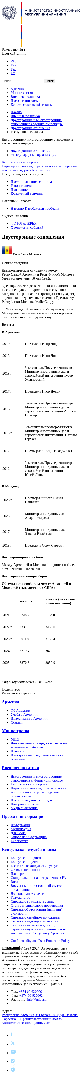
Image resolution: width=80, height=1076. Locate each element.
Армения (17, 89)
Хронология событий (27, 227)
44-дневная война (24, 808)
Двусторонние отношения (30, 128)
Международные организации (34, 155)
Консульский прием (26, 858)
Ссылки (17, 722)
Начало (16, 112)
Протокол (18, 751)
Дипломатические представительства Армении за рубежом (39, 745)
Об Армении (20, 710)
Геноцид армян (22, 185)
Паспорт (17, 874)
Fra (13, 73)
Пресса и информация (27, 100)
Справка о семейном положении (35, 917)
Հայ (14, 61)
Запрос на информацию (29, 837)
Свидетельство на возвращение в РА (38, 878)
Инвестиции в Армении (29, 718)
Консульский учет (24, 862)
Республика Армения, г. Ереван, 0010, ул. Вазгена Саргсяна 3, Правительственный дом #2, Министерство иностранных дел (40, 1019)
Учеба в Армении (24, 714)
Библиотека (19, 841)
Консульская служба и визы (32, 104)
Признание (19, 189)
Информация (20, 825)
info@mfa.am (36, 999)
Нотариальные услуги (27, 893)
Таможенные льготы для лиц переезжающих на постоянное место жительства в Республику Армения (38, 929)
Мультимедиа (21, 829)
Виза (14, 881)
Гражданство (20, 897)
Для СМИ (18, 833)
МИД (15, 739)
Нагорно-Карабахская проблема (35, 208)
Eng (13, 65)
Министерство (22, 92)
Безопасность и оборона (20, 162)
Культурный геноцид (27, 193)
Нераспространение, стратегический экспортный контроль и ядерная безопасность (39, 168)
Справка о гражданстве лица (32, 901)
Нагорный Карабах (25, 804)
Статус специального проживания (37, 905)
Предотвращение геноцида (31, 181)
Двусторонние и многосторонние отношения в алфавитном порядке (37, 122)
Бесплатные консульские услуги (35, 866)
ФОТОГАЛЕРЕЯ (24, 223)
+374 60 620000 (30, 991)
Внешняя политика (25, 96)
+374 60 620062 (31, 995)
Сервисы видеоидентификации (34, 921)
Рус (13, 69)
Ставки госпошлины (26, 870)
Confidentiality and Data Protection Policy (40, 941)
